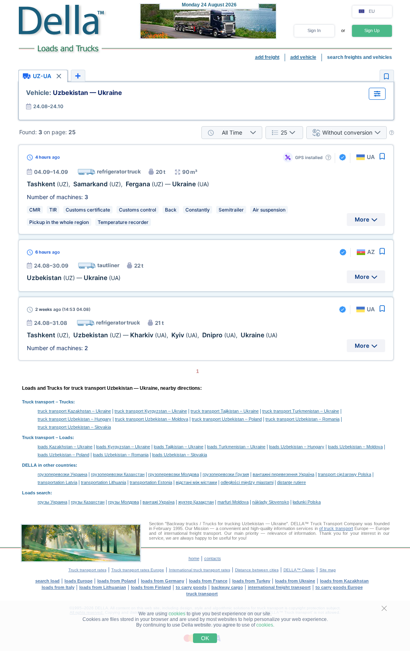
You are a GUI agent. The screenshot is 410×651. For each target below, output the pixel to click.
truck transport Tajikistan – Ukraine (225, 411)
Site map (328, 570)
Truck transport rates (87, 570)
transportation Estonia (151, 482)
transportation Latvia (57, 482)
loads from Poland (116, 580)
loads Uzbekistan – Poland (63, 454)
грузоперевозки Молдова (173, 474)
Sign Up (372, 30)
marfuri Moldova (233, 502)
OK (205, 638)
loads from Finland (151, 587)
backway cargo (227, 587)
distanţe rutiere (291, 482)
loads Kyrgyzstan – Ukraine (123, 446)
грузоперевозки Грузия (226, 474)
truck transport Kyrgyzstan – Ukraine (151, 411)
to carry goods (191, 587)
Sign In (314, 30)
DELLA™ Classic (299, 570)
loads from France (208, 580)
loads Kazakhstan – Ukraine (65, 446)
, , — (118, 184)
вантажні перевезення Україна (283, 474)
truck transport (202, 593)
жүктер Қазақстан (196, 502)
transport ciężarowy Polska (344, 474)
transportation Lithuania (103, 482)
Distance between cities (257, 570)
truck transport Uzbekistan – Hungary (74, 419)
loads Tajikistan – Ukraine (178, 446)
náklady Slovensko (270, 502)
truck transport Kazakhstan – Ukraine (74, 411)
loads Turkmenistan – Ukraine (236, 446)
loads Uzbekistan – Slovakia (179, 454)
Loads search (36, 492)
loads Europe (78, 580)
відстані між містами (196, 482)
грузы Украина (52, 502)
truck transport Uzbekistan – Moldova (151, 419)
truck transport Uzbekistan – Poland (227, 419)
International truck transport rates (199, 570)
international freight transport (279, 587)
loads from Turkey (251, 580)
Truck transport (38, 401)
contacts (212, 558)
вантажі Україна (159, 502)
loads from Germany (162, 580)
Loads (65, 437)
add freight (267, 57)
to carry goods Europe (339, 587)
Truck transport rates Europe (137, 570)
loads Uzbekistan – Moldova (355, 446)
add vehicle (303, 57)
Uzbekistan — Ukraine (74, 93)
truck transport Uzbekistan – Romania (302, 419)
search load (47, 580)
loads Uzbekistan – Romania (121, 454)
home (194, 558)
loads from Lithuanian (102, 587)
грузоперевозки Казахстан (118, 474)
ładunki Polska (307, 502)
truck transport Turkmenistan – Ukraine (300, 411)
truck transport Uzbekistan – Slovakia (74, 427)
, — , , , (152, 335)
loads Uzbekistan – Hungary (296, 446)
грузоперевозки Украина (62, 474)
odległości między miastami (247, 482)
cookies (177, 614)
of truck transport (336, 528)
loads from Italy (58, 587)
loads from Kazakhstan (344, 580)
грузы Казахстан (88, 502)
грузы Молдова (123, 502)
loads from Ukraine (295, 580)
